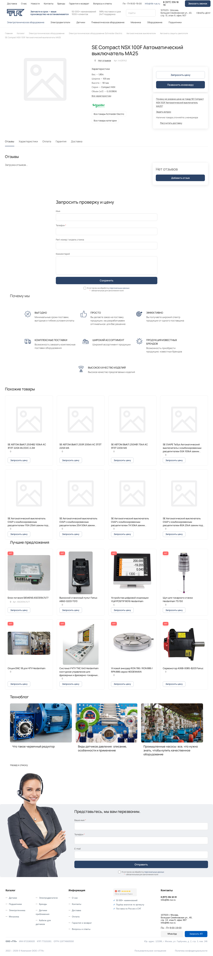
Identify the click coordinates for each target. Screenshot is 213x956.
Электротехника (17, 910)
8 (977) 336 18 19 (171, 3)
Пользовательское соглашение (150, 950)
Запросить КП (196, 934)
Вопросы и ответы (81, 929)
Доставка (76, 141)
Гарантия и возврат (82, 923)
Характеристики (28, 141)
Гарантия (61, 141)
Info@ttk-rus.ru (152, 3)
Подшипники (15, 904)
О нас (75, 898)
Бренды (43, 904)
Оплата (46, 141)
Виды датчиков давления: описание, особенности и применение (102, 748)
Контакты (76, 904)
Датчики (13, 898)
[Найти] (152, 13)
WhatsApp (172, 934)
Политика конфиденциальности (191, 950)
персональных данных (119, 288)
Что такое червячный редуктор (33, 746)
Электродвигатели (48, 898)
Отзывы (9, 141)
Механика (14, 916)
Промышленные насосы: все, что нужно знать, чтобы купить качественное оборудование (170, 750)
